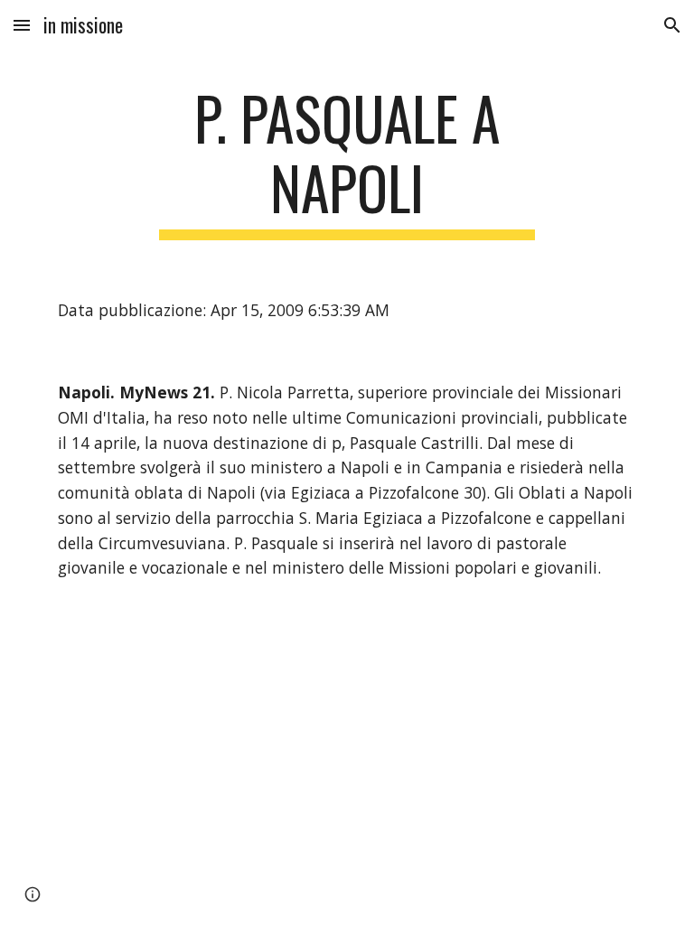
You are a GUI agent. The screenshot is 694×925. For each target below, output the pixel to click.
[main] (346, 162)
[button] (21, 25)
